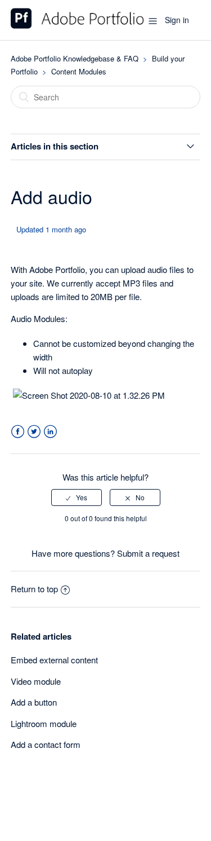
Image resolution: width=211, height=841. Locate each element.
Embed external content (54, 660)
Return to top (34, 589)
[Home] (77, 25)
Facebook (18, 432)
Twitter (34, 432)
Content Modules (78, 71)
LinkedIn (50, 432)
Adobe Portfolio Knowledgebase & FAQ (74, 58)
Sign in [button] (177, 19)
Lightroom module (44, 723)
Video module (36, 681)
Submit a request (148, 553)
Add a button (34, 702)
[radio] (76, 497)
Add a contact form (45, 744)
